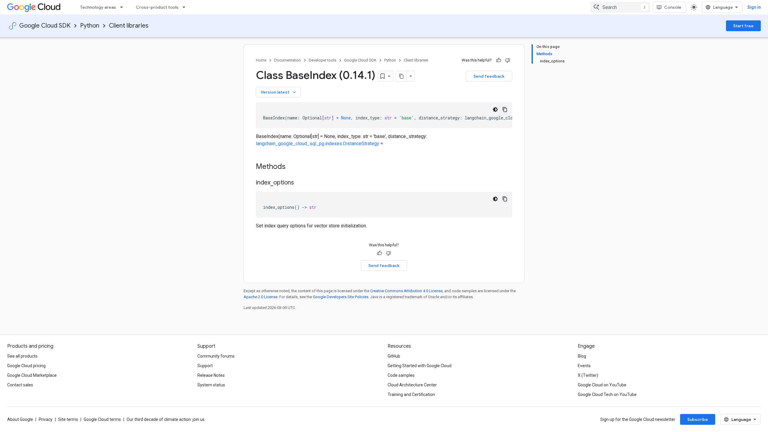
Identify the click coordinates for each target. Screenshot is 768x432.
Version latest (279, 92)
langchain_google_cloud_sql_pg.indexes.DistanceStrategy (317, 143)
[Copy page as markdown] (401, 76)
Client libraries (128, 25)
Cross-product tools (157, 7)
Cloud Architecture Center (412, 384)
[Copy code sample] (505, 109)
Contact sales (20, 384)
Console (672, 7)
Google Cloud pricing (26, 365)
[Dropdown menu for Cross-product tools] (185, 7)
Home (261, 60)
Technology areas (98, 7)
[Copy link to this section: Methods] (293, 167)
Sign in (754, 7)
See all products (22, 356)
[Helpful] (498, 60)
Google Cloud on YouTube (602, 384)
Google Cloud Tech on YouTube (607, 394)
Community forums (216, 356)
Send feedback (489, 76)
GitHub (394, 356)
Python (89, 25)
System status (211, 384)
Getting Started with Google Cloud (420, 365)
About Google (20, 419)
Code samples (401, 375)
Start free (743, 25)
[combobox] (620, 7)
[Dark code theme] (495, 109)
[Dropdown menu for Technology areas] (123, 7)
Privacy (45, 419)
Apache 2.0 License (261, 297)
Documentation (287, 60)
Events (584, 365)
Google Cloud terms (102, 419)
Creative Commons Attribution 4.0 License (406, 291)
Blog (582, 356)
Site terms (68, 419)
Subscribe (697, 419)
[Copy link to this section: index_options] (300, 183)
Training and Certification (411, 394)
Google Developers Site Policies (340, 297)
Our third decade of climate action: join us (166, 419)
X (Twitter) (588, 375)
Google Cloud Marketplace (32, 375)
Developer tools (322, 60)
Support (205, 365)
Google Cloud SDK (44, 25)
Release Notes (211, 375)
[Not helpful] (507, 60)
